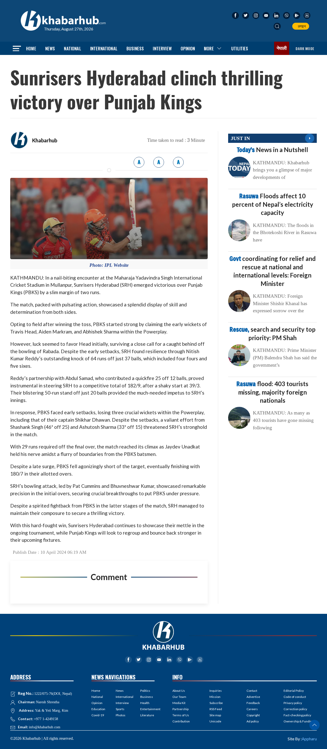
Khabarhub (44, 140)
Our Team (179, 697)
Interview (162, 48)
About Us (178, 691)
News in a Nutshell (272, 149)
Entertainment (147, 709)
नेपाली (282, 48)
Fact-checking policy (297, 715)
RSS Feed (215, 709)
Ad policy (253, 721)
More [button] (209, 48)
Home (31, 48)
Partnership (180, 709)
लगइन (301, 26)
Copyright (253, 715)
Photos (120, 715)
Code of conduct (295, 697)
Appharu (309, 738)
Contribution (181, 721)
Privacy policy (293, 703)
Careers (252, 709)
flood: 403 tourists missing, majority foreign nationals (272, 392)
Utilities (239, 48)
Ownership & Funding (298, 721)
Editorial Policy (294, 691)
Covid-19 (97, 715)
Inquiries (215, 691)
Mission (214, 697)
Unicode (215, 721)
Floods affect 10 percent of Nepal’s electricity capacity (272, 204)
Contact (252, 691)
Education (98, 709)
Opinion (188, 48)
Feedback (253, 703)
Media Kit (178, 703)
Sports (120, 709)
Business (135, 48)
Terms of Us (180, 715)
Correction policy (295, 709)
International (104, 48)
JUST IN (240, 138)
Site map (215, 715)
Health (144, 703)
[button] (277, 26)
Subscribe (216, 703)
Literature (147, 715)
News (50, 48)
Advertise (253, 697)
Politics (145, 691)
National (72, 48)
